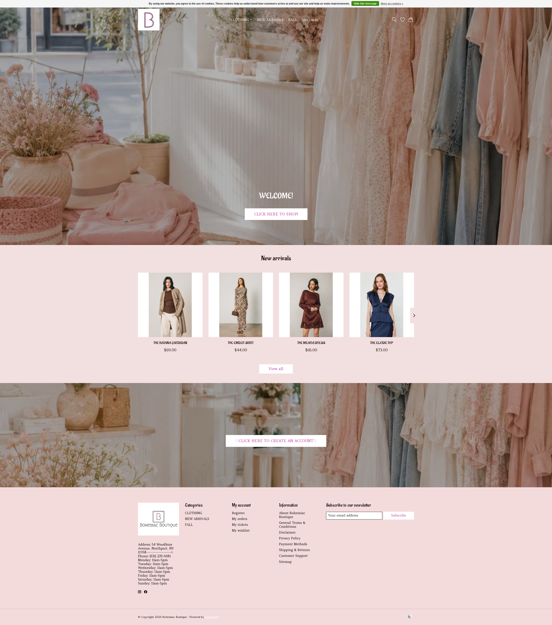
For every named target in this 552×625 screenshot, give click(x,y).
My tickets (240, 525)
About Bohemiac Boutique (292, 515)
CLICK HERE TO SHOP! (276, 214)
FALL (292, 20)
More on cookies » (392, 3)
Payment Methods (293, 544)
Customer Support (293, 556)
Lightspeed (211, 617)
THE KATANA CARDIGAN (170, 343)
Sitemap (285, 562)
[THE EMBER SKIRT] (241, 305)
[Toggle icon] (394, 20)
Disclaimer (287, 532)
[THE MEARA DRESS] (311, 305)
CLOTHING (193, 513)
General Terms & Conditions (292, 525)
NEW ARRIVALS (270, 20)
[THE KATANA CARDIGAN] (170, 305)
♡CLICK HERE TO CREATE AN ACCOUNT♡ (276, 440)
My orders (239, 519)
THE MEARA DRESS (311, 343)
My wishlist (241, 530)
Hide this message (365, 3)
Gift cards (310, 20)
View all (276, 368)
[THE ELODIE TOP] (382, 305)
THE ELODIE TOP (381, 343)
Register (238, 513)
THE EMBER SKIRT (241, 343)
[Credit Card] (409, 617)
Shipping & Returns (294, 550)
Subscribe (398, 515)
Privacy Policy (289, 538)
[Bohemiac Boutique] (149, 19)
